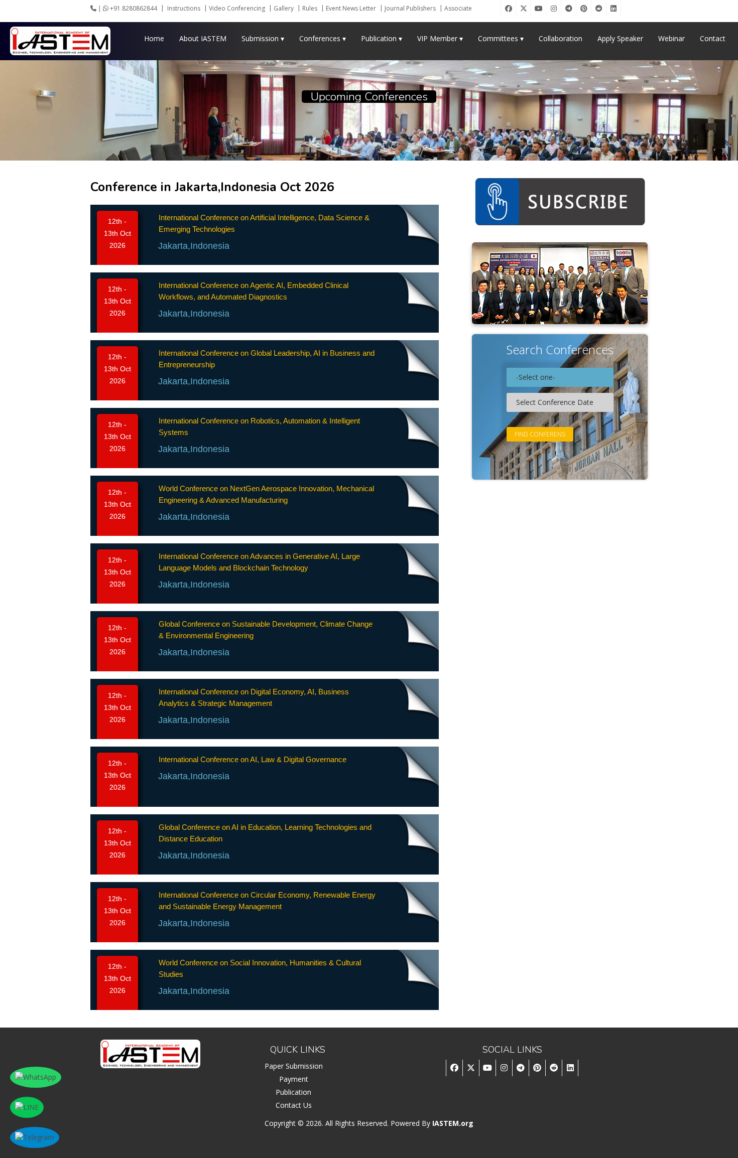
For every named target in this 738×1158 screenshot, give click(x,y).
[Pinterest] (583, 8)
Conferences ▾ (322, 38)
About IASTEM (202, 38)
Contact (712, 38)
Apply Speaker (620, 38)
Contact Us (294, 1105)
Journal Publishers (410, 8)
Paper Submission (294, 1066)
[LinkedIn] (613, 8)
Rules (309, 8)
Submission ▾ (262, 38)
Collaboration (560, 38)
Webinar (671, 38)
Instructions (183, 8)
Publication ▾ (381, 38)
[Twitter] (523, 8)
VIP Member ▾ (440, 38)
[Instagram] (553, 8)
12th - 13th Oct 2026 (117, 233)
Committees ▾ (501, 38)
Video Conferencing (237, 8)
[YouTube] (538, 8)
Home (154, 38)
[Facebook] (508, 8)
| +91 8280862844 (126, 8)
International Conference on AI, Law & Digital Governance (252, 759)
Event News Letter (351, 8)
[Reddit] (598, 8)
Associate (458, 8)
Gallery (284, 8)
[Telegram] (568, 8)
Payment (293, 1079)
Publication (293, 1092)
